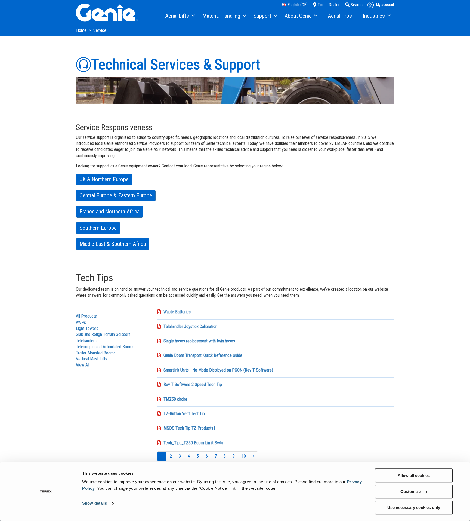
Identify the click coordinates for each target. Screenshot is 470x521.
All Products (86, 316)
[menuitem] (179, 16)
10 (244, 456)
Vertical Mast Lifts (91, 358)
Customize (410, 491)
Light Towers (87, 328)
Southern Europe (98, 228)
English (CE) (297, 4)
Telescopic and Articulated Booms (105, 346)
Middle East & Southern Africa (112, 244)
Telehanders (86, 340)
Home (82, 30)
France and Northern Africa (109, 211)
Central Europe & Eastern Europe (115, 195)
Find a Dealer (328, 4)
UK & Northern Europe (104, 179)
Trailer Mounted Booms (96, 352)
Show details (94, 503)
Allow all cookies (414, 475)
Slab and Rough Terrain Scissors (103, 334)
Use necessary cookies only (413, 507)
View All (82, 364)
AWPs (81, 322)
